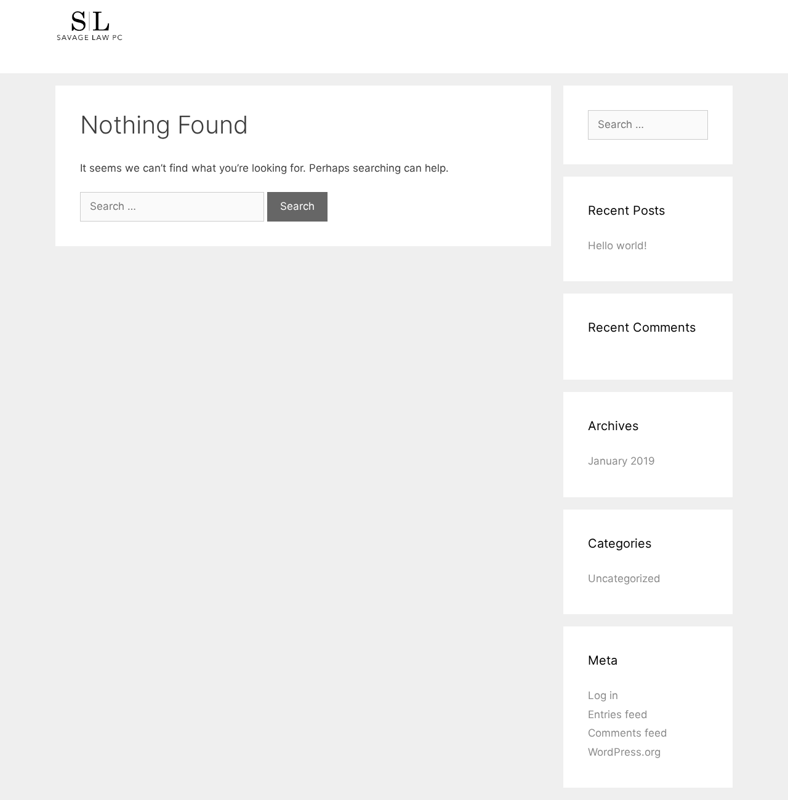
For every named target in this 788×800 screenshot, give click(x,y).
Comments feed (627, 733)
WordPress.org (624, 752)
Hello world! (617, 245)
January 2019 (621, 461)
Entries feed (618, 714)
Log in (603, 695)
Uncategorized (624, 578)
